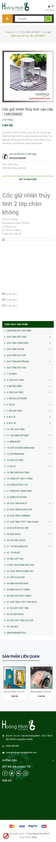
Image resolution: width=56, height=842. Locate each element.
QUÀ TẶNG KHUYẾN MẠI (18, 361)
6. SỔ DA (11, 404)
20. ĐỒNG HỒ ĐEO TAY (17, 485)
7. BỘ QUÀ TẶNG (14, 411)
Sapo (34, 837)
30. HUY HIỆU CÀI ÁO (16, 540)
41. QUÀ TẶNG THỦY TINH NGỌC (22, 602)
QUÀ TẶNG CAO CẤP (16, 355)
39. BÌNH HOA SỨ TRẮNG (18, 589)
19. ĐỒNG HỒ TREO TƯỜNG (20, 478)
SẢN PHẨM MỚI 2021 (16, 633)
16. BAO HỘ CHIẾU (15, 460)
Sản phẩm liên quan (20, 656)
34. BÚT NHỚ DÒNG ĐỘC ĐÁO (20, 565)
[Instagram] (25, 773)
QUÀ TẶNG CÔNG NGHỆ (17, 343)
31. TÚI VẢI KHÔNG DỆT (17, 546)
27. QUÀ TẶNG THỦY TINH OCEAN (22, 522)
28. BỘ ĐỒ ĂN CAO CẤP (18, 528)
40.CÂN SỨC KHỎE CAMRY (19, 596)
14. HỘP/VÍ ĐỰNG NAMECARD (20, 448)
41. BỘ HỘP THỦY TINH (18, 608)
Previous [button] (45, 656)
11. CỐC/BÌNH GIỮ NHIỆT (18, 435)
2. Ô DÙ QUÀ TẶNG (15, 380)
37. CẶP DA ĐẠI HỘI (16, 577)
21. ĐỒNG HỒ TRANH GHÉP (19, 491)
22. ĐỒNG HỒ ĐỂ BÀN (17, 497)
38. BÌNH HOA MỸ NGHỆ (17, 583)
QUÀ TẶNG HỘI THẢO (17, 337)
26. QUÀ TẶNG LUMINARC (18, 515)
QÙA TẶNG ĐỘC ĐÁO (16, 367)
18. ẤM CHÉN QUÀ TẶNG (18, 472)
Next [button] (51, 656)
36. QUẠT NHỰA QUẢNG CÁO (20, 571)
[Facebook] (4, 773)
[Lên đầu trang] (52, 834)
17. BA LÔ (11, 466)
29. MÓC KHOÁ (13, 534)
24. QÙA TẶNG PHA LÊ (17, 503)
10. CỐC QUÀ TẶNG (16, 429)
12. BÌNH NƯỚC (14, 441)
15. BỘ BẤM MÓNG (15, 454)
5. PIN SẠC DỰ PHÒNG (17, 398)
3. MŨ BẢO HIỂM (14, 386)
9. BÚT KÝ (11, 423)
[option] (14, 683)
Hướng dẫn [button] (9, 760)
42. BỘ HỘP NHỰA (15, 614)
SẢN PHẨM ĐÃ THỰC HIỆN (19, 330)
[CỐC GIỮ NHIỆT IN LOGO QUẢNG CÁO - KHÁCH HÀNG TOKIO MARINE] (14, 678)
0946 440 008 (12, 746)
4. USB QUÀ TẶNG (15, 392)
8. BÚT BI (11, 417)
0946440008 (17, 158)
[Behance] (18, 773)
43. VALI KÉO (12, 626)
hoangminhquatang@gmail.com (21, 752)
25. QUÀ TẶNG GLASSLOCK (19, 509)
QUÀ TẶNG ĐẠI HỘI (15, 349)
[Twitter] (11, 773)
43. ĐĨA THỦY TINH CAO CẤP (20, 620)
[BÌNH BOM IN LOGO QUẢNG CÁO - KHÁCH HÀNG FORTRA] (41, 678)
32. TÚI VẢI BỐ (13, 552)
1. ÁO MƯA (12, 374)
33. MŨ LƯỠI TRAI (15, 559)
